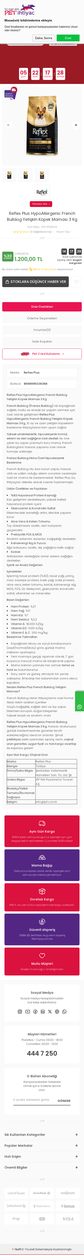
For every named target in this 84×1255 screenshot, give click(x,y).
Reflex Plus (31, 372)
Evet (68, 38)
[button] (8, 125)
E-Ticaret (28, 1249)
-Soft (17, 1249)
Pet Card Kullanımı (46, 354)
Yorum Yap (63, 232)
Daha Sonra (43, 38)
